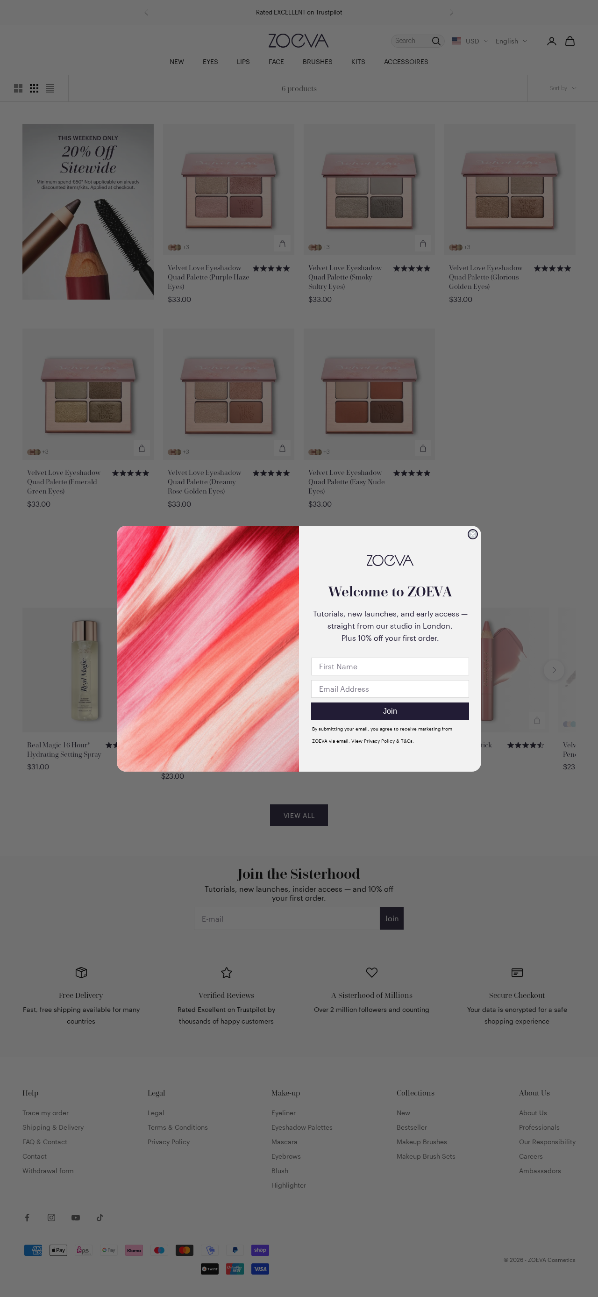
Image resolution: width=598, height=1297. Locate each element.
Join (390, 711)
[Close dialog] (472, 534)
